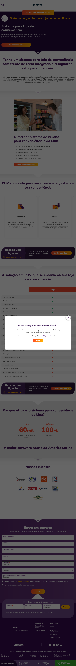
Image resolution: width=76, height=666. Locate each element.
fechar (38, 340)
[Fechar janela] (68, 317)
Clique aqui (47, 336)
